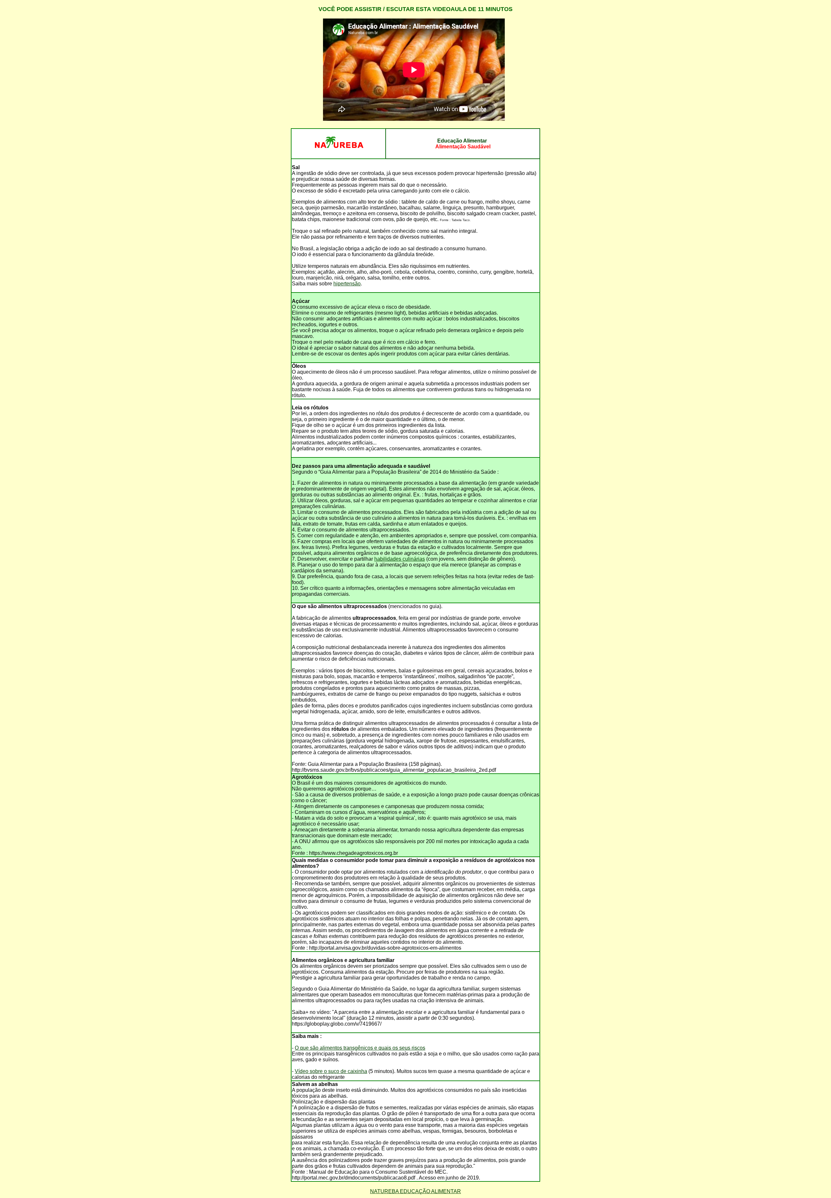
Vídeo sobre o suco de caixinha (331, 1071)
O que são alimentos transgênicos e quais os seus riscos (360, 1048)
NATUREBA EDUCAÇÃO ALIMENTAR (415, 1191)
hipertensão (347, 283)
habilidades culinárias (399, 559)
